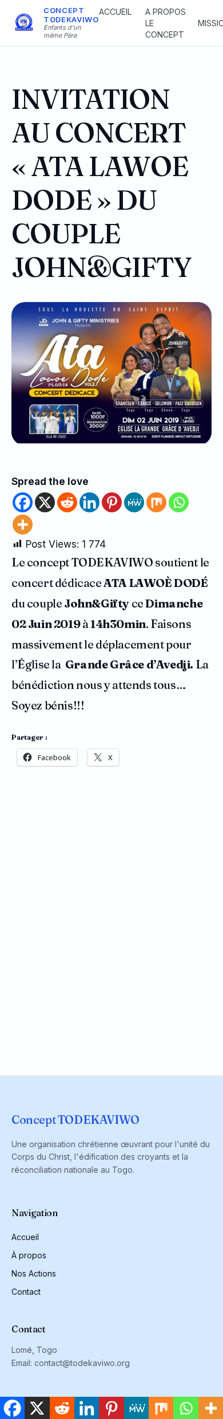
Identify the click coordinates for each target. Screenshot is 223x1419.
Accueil (25, 1237)
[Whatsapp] (179, 502)
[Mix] (156, 502)
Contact (26, 1291)
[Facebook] (23, 502)
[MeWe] (134, 502)
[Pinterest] (112, 502)
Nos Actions (33, 1273)
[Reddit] (67, 502)
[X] (45, 502)
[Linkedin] (89, 502)
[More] (23, 525)
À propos (28, 1255)
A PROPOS (165, 12)
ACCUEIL (115, 12)
